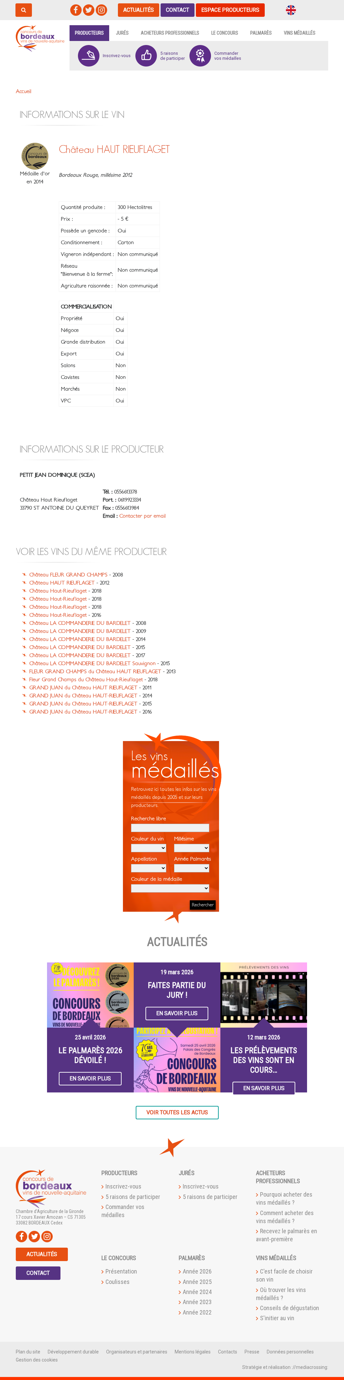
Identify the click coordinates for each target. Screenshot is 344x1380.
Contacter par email (142, 516)
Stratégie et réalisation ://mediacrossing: (285, 1367)
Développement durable (73, 1351)
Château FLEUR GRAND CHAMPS (68, 574)
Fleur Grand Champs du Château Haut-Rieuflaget (86, 679)
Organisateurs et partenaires (136, 1351)
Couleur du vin (147, 839)
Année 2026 (197, 1271)
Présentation (121, 1271)
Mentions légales (193, 1351)
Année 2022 (197, 1312)
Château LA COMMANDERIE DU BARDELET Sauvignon (92, 663)
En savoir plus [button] (90, 1078)
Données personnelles (290, 1351)
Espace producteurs (230, 10)
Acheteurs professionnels (170, 33)
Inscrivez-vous (123, 1186)
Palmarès (261, 33)
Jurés (122, 33)
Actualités (138, 10)
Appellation (144, 859)
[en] (291, 9)
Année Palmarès (192, 859)
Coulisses (117, 1281)
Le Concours (224, 33)
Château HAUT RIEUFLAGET (62, 583)
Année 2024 (197, 1291)
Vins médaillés (299, 33)
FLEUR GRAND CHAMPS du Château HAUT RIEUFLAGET (95, 671)
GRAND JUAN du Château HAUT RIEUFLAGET (83, 687)
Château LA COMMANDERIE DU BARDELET (80, 623)
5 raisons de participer (132, 1196)
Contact (177, 10)
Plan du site (28, 1351)
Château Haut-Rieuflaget (58, 591)
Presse (252, 1351)
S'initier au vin (277, 1318)
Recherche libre (148, 818)
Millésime (184, 839)
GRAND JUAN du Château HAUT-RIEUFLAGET (83, 695)
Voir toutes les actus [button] (177, 1112)
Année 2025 (197, 1281)
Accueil (23, 91)
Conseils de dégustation (289, 1307)
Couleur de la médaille (156, 879)
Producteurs (89, 33)
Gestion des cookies (37, 1360)
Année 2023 (197, 1301)
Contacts (227, 1351)
